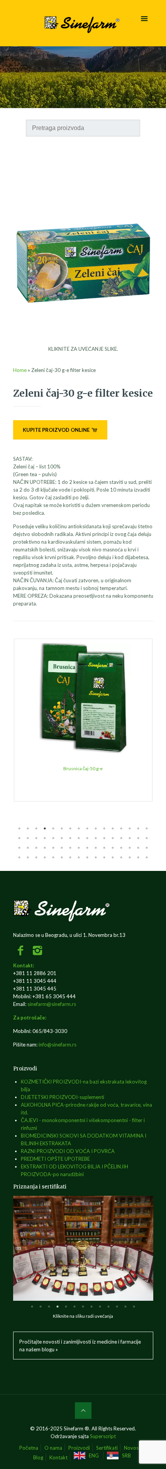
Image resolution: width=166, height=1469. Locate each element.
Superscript (103, 1436)
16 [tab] (147, 828)
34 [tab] (28, 848)
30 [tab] (130, 838)
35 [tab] (36, 848)
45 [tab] (121, 848)
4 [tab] (45, 828)
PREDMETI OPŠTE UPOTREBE (55, 1159)
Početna (28, 1448)
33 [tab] (19, 848)
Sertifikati (107, 1448)
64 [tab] (147, 857)
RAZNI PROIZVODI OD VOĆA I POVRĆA (68, 1151)
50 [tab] (28, 857)
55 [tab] (70, 857)
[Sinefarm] (83, 23)
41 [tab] (87, 848)
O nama (53, 1448)
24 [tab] (79, 838)
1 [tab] (19, 828)
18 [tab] (28, 838)
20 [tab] (45, 838)
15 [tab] (138, 828)
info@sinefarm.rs (57, 1044)
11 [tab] (104, 828)
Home (20, 370)
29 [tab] (121, 838)
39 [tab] (70, 848)
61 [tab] (121, 857)
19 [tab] (36, 838)
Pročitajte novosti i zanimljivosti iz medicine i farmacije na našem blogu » (80, 1345)
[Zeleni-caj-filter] (83, 341)
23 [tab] (70, 838)
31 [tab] (138, 838)
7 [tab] (70, 828)
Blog (38, 1457)
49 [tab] (19, 857)
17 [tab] (19, 838)
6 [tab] (62, 828)
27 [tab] (104, 838)
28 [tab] (113, 838)
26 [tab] (96, 838)
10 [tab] (96, 828)
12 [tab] (113, 828)
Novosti (133, 1448)
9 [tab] (87, 828)
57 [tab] (87, 857)
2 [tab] (28, 828)
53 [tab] (53, 857)
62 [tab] (130, 857)
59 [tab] (104, 857)
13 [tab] (121, 828)
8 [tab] (79, 828)
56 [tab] (79, 857)
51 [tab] (36, 857)
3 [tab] (36, 828)
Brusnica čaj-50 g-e (83, 768)
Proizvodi (79, 1448)
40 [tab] (79, 848)
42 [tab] (96, 848)
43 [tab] (104, 848)
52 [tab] (45, 857)
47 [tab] (138, 848)
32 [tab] (147, 838)
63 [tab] (138, 857)
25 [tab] (87, 838)
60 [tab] (113, 857)
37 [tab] (53, 848)
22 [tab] (62, 838)
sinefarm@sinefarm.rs (51, 1004)
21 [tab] (53, 838)
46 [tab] (130, 848)
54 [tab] (62, 857)
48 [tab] (147, 848)
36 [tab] (45, 848)
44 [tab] (113, 848)
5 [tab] (53, 828)
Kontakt (58, 1457)
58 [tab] (96, 857)
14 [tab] (130, 828)
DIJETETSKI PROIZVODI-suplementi (62, 1097)
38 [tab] (62, 848)
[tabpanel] (83, 720)
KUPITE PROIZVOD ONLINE (57, 430)
